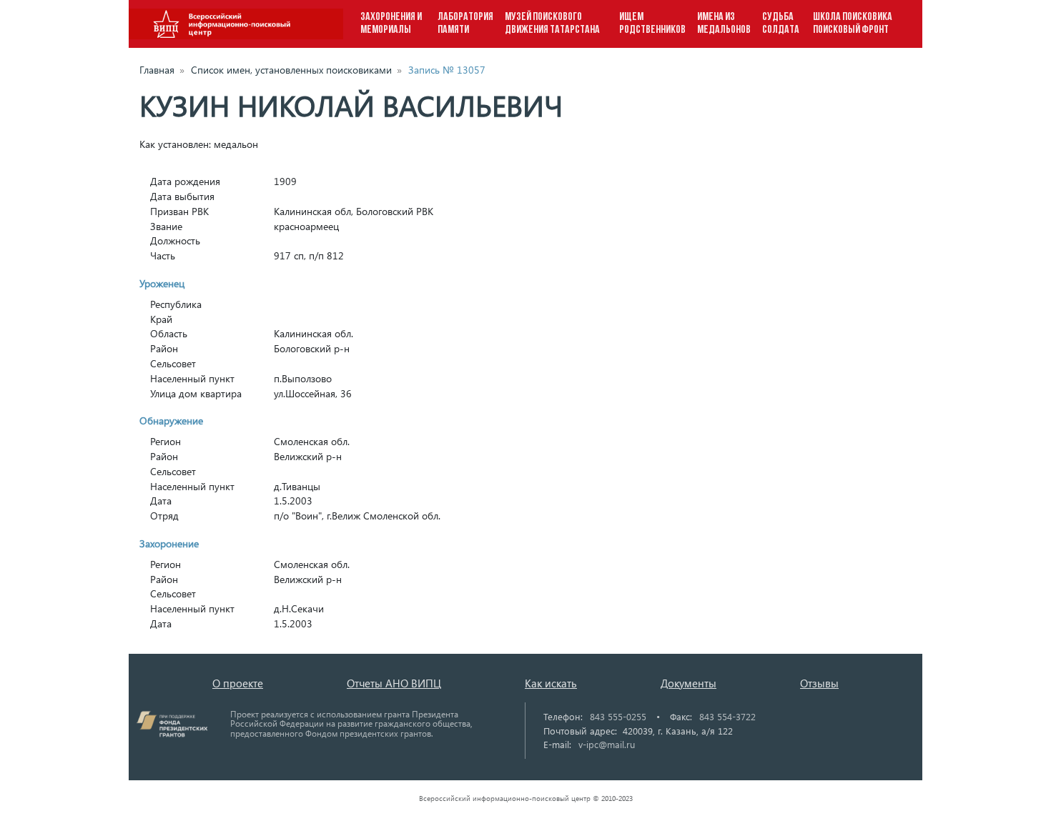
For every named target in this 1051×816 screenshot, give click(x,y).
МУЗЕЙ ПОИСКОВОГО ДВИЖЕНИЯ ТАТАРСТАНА (552, 23)
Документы (688, 683)
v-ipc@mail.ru (606, 744)
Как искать (551, 683)
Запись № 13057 (446, 69)
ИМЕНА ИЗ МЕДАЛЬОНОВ (724, 23)
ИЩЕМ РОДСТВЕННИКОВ (652, 23)
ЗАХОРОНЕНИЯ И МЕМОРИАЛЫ (391, 23)
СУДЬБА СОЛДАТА (780, 23)
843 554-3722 (727, 716)
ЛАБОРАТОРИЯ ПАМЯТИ (465, 23)
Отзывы (819, 683)
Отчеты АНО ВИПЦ (394, 683)
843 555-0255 (618, 716)
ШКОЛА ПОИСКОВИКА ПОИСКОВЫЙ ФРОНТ (852, 23)
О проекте (237, 683)
